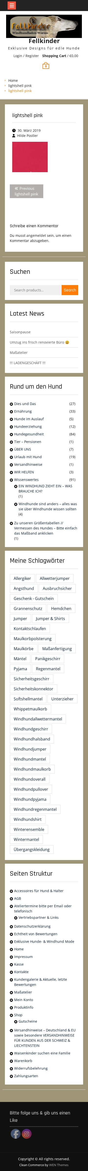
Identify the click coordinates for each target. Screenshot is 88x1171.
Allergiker (22, 578)
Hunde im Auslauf (29, 419)
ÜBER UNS (22, 449)
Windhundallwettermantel (38, 719)
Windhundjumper (30, 749)
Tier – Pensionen (27, 441)
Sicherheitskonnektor (33, 689)
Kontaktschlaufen (30, 628)
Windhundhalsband (32, 739)
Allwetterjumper (55, 578)
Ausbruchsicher (57, 588)
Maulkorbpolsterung (33, 638)
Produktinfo (23, 1007)
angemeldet (36, 235)
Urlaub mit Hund (28, 456)
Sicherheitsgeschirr (31, 678)
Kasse (19, 964)
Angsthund (24, 588)
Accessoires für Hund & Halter (39, 890)
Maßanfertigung (57, 648)
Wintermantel (26, 839)
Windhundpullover (31, 789)
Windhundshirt (28, 819)
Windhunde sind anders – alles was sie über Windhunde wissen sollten (48, 506)
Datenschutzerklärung (32, 926)
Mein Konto (23, 999)
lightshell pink (20, 85)
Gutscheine (28, 1021)
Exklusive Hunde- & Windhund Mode (44, 941)
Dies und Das (25, 403)
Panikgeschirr (47, 658)
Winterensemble (29, 829)
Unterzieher (62, 699)
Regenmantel (48, 668)
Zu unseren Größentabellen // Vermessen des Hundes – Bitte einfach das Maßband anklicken (45, 528)
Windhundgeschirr (31, 729)
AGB (17, 898)
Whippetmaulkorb (30, 709)
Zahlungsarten (26, 1076)
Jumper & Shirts (50, 618)
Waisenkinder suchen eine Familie (42, 1053)
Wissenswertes (26, 479)
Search (70, 290)
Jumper (20, 618)
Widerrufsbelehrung (31, 1068)
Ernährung (23, 411)
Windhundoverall (29, 779)
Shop (18, 1015)
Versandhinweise (28, 464)
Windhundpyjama (30, 799)
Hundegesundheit (29, 434)
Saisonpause (20, 332)
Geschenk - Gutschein (34, 598)
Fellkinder (44, 40)
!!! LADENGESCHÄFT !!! (27, 362)
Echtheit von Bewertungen (35, 934)
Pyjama (20, 668)
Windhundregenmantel (35, 809)
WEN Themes (58, 1165)
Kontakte (21, 971)
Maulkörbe (23, 648)
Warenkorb (23, 1060)
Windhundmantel (30, 759)
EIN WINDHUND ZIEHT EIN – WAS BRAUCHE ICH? (45, 488)
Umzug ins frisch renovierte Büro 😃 (39, 342)
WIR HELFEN (24, 472)
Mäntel (20, 658)
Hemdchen (61, 608)
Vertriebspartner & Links (39, 917)
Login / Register (26, 55)
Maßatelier (19, 352)
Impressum (23, 956)
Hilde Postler (27, 135)
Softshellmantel (28, 699)
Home (13, 80)
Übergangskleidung (32, 849)
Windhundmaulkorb (32, 769)
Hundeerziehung (28, 426)
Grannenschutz (28, 608)
